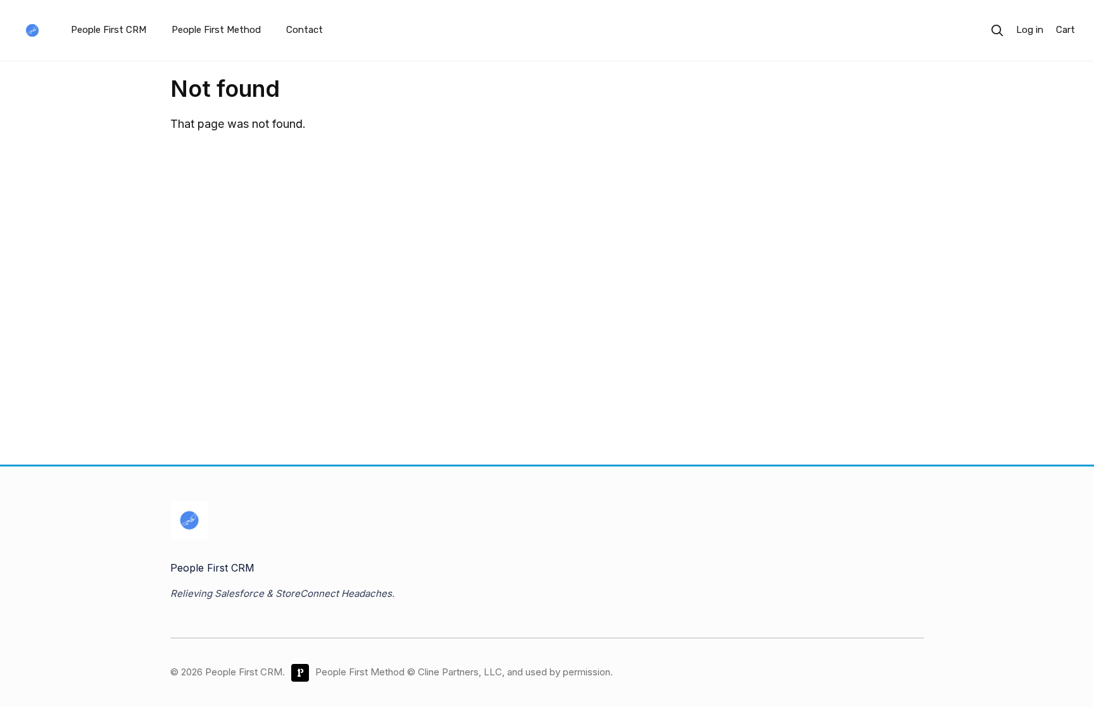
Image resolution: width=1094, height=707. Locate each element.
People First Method (216, 29)
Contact (304, 29)
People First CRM (108, 29)
